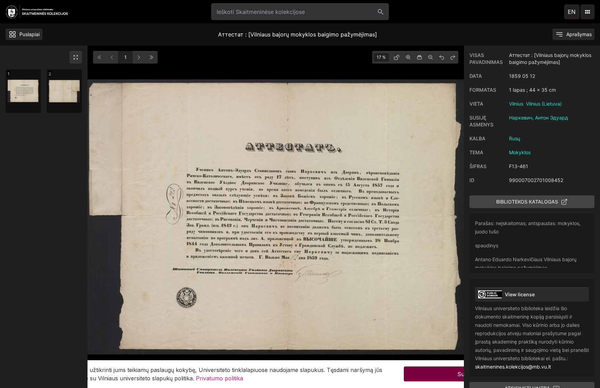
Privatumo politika (219, 378)
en (572, 11)
